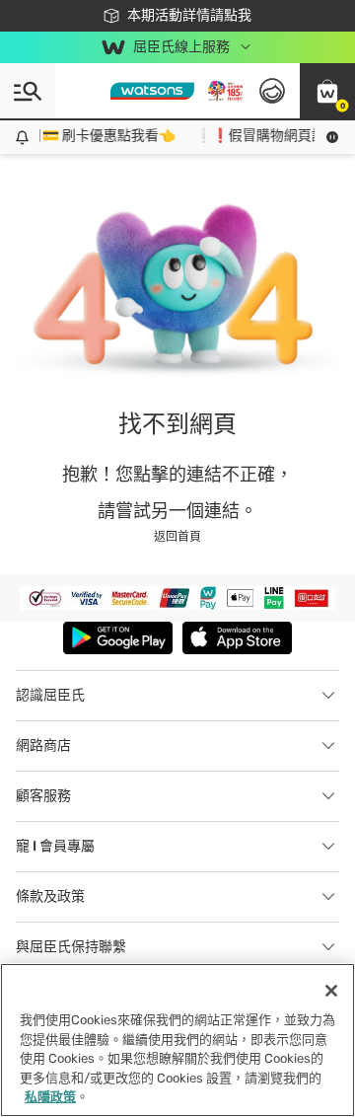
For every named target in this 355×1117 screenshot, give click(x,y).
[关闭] (331, 990)
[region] (177, 1040)
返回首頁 (177, 537)
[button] (327, 90)
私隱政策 (50, 1096)
